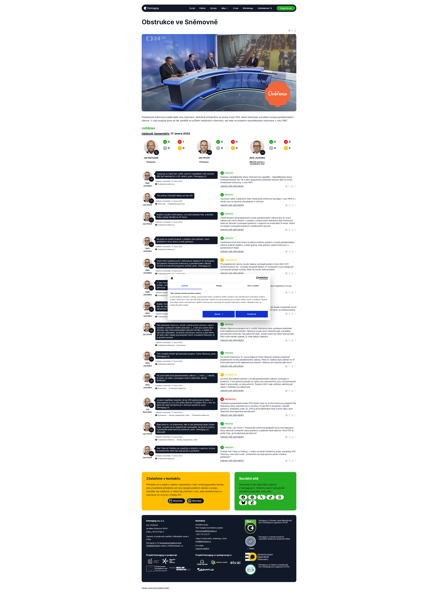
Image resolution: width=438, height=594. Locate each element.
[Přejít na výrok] (295, 186)
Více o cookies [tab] (253, 286)
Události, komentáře (155, 133)
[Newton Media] (219, 562)
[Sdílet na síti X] (292, 30)
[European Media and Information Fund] (179, 568)
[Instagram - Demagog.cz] (252, 497)
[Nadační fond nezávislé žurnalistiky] (153, 561)
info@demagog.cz (203, 541)
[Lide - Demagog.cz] (252, 502)
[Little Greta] (202, 562)
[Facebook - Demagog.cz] (243, 497)
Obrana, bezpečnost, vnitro (187, 440)
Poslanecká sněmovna (166, 184)
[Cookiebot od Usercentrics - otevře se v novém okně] (258, 278)
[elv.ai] (235, 562)
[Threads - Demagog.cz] (280, 497)
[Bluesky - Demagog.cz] (243, 502)
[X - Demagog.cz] (261, 497)
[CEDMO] (259, 557)
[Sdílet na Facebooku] (289, 30)
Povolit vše (251, 314)
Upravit (217, 314)
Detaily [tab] (219, 286)
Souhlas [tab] (184, 286)
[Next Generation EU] (156, 568)
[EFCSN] (250, 569)
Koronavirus (181, 274)
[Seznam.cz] (205, 570)
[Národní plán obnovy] (168, 561)
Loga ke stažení (202, 548)
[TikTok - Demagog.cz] (270, 497)
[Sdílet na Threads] (295, 30)
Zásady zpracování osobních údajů (155, 588)
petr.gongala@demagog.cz (206, 531)
